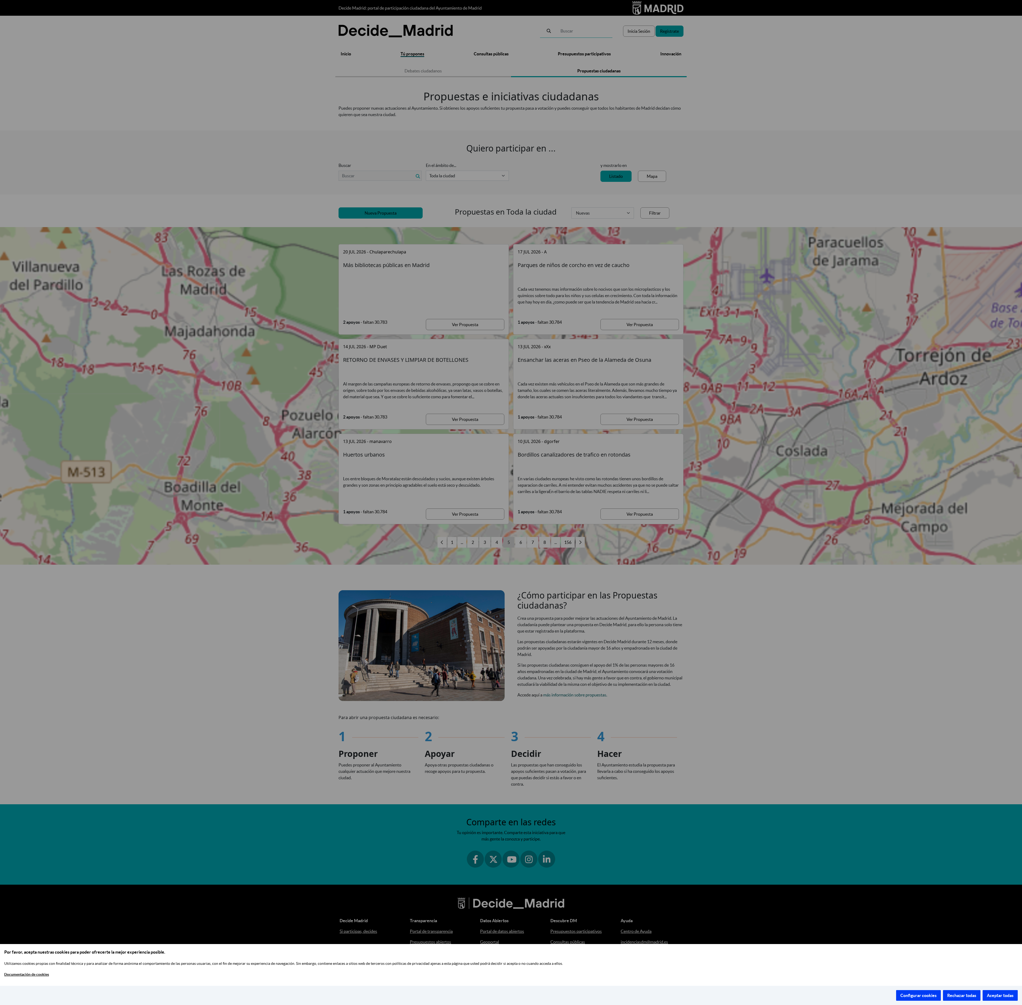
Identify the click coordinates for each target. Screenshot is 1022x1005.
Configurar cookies (918, 995)
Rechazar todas (961, 995)
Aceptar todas (1000, 995)
